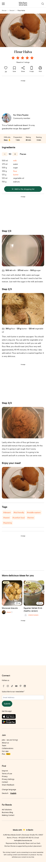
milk (15, 160)
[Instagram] (7, 686)
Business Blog (7, 812)
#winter (30, 517)
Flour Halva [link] (21, 10)
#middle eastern (34, 512)
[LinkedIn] (24, 686)
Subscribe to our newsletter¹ (13, 691)
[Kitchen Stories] (23, 4)
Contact (5, 782)
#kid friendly (19, 512)
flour (15, 171)
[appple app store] (23, 717)
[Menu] (3, 3)
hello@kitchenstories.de (23, 840)
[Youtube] (16, 686)
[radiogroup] (23, 58)
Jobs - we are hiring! (10, 740)
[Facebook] (3, 686)
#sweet (6, 517)
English (13, 793)
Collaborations (7, 748)
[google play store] (23, 722)
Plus (6, 754)
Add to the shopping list (24, 189)
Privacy (4, 776)
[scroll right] (44, 592)
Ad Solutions (7, 809)
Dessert (12, 10)
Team (4, 745)
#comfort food (19, 517)
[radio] (13, 58)
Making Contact (8, 815)
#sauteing (7, 522)
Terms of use (7, 773)
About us (5, 743)
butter (15, 174)
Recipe (4, 10)
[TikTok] (12, 686)
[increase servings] (15, 154)
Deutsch (5, 793)
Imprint (5, 771)
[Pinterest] (20, 686)
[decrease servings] (5, 154)
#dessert (7, 512)
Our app (5, 751)
